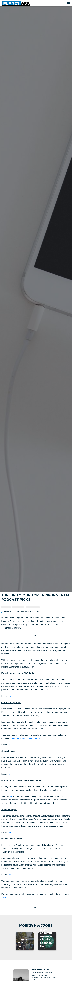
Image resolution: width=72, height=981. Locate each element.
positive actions (33, 607)
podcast (6, 607)
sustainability (18, 607)
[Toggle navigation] (68, 3)
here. (9, 696)
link (11, 796)
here (9, 774)
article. (4, 897)
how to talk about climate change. (25, 738)
